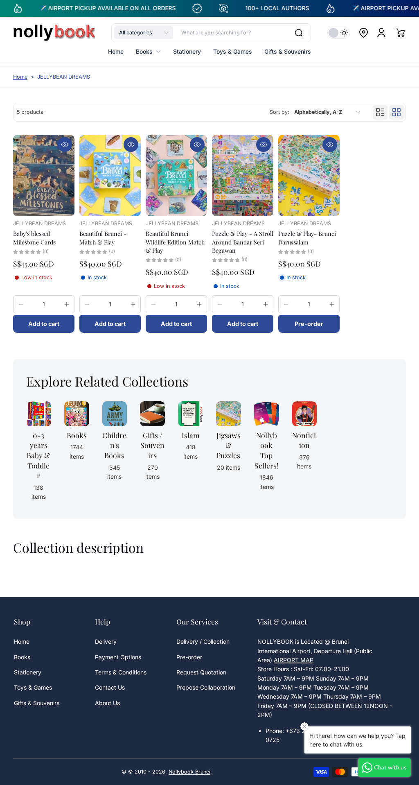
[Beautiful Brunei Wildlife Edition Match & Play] (176, 176)
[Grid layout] (396, 112)
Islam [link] (191, 435)
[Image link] (76, 453)
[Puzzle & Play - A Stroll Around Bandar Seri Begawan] (242, 176)
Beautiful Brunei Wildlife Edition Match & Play (175, 241)
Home (20, 77)
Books (22, 657)
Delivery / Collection (203, 641)
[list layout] (380, 112)
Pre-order (189, 657)
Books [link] (77, 435)
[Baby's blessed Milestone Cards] (43, 176)
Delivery (106, 641)
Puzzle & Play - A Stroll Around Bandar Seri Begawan (242, 241)
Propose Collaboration (205, 687)
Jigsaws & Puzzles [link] (228, 445)
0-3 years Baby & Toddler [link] (38, 455)
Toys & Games (33, 687)
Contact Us (110, 687)
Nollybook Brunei (189, 772)
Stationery (27, 672)
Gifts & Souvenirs (36, 702)
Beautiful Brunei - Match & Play (102, 237)
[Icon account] (381, 33)
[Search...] (298, 32)
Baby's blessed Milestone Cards (34, 237)
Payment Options (118, 657)
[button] (143, 32)
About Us (107, 702)
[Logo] (54, 33)
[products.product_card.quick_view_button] (64, 144)
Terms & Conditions (120, 672)
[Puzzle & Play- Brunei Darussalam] (309, 176)
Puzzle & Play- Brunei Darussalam (307, 237)
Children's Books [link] (114, 445)
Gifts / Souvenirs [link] (152, 445)
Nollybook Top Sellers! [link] (267, 450)
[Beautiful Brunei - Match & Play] (110, 176)
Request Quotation (201, 672)
